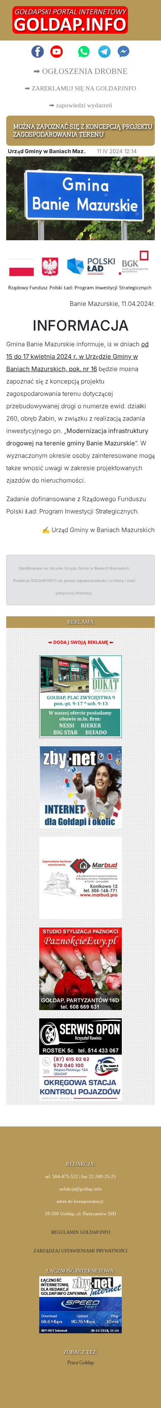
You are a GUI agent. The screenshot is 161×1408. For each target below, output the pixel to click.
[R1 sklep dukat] (80, 696)
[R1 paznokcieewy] (80, 968)
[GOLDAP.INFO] (70, 20)
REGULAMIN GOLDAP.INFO (80, 1232)
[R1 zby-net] (81, 786)
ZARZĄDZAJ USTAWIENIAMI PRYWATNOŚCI (80, 1251)
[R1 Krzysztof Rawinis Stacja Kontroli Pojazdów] (80, 1059)
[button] (138, 20)
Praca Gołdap (80, 1362)
